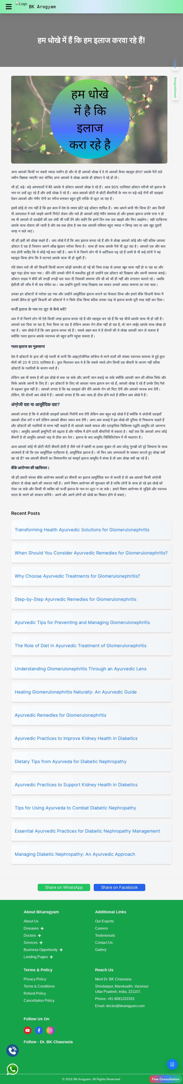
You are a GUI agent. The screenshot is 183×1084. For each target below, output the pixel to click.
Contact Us (104, 942)
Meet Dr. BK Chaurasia (113, 979)
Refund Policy (35, 993)
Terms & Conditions (39, 986)
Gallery (100, 950)
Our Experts (104, 921)
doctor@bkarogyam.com (125, 1006)
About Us (31, 921)
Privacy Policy (35, 979)
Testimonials (105, 935)
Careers (101, 928)
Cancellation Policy (39, 1000)
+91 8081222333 (120, 999)
